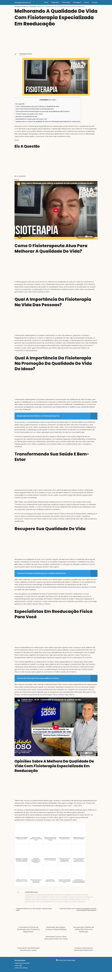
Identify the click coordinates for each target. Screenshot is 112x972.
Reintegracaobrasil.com (23, 3)
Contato (94, 2)
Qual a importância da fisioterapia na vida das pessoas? (34, 109)
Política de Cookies (21, 968)
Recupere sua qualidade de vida (26, 116)
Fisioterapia (66, 2)
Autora (86, 2)
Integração (55, 2)
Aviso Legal (18, 965)
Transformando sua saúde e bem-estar (29, 114)
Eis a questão (19, 104)
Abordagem (77, 2)
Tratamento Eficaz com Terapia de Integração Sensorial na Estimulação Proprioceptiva (77, 909)
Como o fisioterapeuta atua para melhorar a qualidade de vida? (37, 106)
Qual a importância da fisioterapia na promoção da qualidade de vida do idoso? (42, 111)
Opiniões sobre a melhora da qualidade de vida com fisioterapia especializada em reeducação (47, 121)
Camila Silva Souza (25, 54)
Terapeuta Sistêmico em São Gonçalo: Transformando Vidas (34, 909)
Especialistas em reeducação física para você (31, 119)
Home (46, 2)
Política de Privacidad (22, 963)
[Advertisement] (56, 40)
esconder (52, 100)
